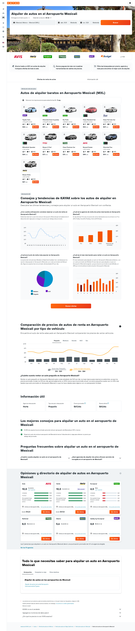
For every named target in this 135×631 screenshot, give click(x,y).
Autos (35, 626)
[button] (3, 3)
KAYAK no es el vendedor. (31, 609)
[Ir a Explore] (3, 23)
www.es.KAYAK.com (26, 626)
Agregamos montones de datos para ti (36, 613)
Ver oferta (35, 127)
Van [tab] (87, 341)
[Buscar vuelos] (3, 9)
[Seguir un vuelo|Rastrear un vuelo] (3, 27)
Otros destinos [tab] (54, 572)
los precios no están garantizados (65, 603)
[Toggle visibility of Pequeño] (34, 294)
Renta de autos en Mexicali (83, 626)
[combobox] (20, 18)
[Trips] (3, 37)
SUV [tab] (81, 341)
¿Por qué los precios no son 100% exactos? (37, 616)
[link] (71, 306)
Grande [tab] (74, 341)
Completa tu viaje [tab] (40, 572)
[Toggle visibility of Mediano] (34, 291)
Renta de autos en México (46, 626)
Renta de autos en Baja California (64, 626)
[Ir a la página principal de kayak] (13, 3)
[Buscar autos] (3, 17)
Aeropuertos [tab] (28, 572)
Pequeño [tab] (57, 341)
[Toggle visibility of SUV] (48, 291)
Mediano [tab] (65, 341)
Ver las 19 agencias (27, 548)
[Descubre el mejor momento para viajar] (3, 31)
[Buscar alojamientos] (3, 13)
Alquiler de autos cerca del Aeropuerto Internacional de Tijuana (36, 585)
